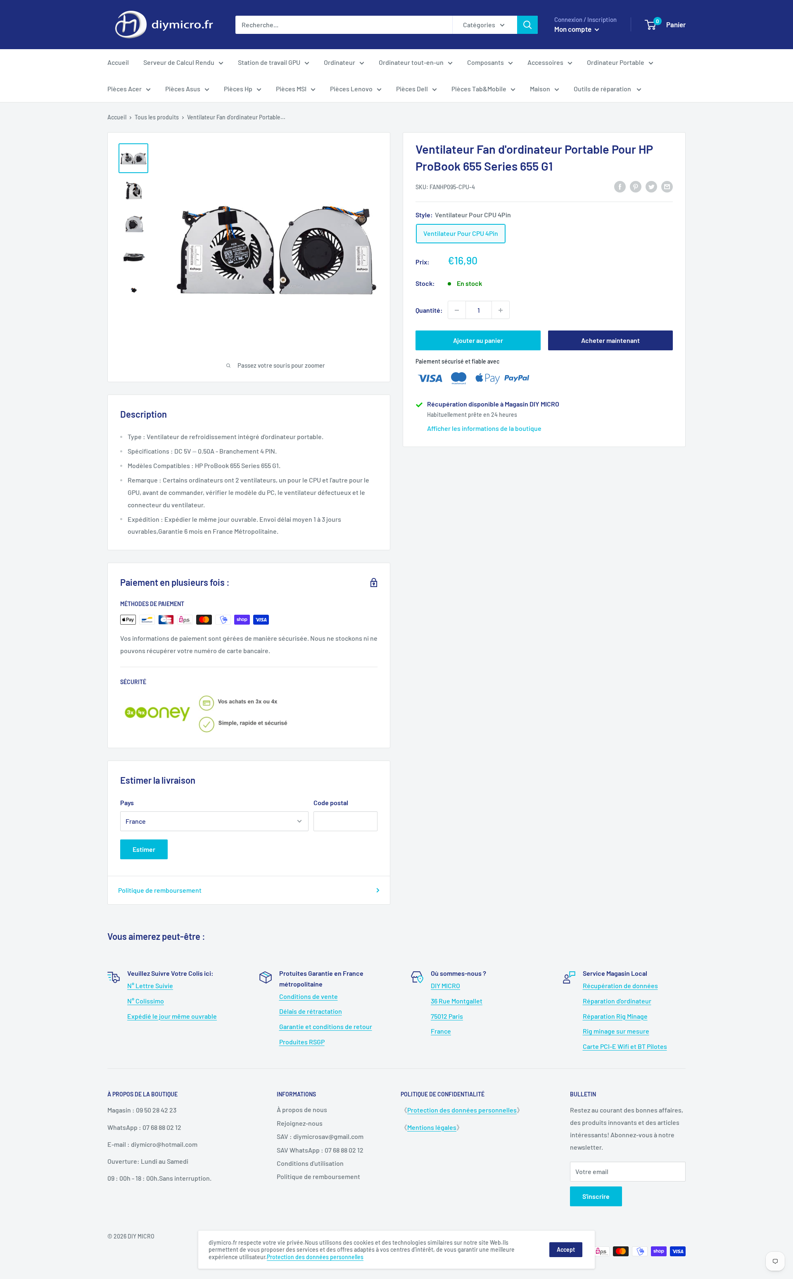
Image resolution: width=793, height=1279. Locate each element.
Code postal (330, 802)
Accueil (118, 62)
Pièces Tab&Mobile (478, 89)
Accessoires (545, 62)
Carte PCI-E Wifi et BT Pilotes (625, 1046)
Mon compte (573, 29)
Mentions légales (431, 1127)
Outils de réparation (603, 89)
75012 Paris (447, 1016)
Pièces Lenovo (351, 89)
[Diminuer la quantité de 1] (456, 310)
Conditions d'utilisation (310, 1163)
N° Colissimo (145, 1001)
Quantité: (429, 310)
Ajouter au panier (478, 341)
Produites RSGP (302, 1042)
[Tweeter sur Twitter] (651, 186)
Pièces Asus (182, 89)
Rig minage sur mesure (616, 1031)
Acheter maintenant (610, 341)
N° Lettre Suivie (150, 985)
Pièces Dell (412, 89)
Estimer (144, 849)
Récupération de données (620, 985)
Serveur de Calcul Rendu (178, 62)
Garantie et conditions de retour (325, 1026)
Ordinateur (339, 62)
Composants (485, 62)
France (441, 1031)
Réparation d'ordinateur (617, 1001)
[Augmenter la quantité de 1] (500, 310)
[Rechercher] (527, 25)
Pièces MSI (291, 89)
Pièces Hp (238, 89)
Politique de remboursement (160, 890)
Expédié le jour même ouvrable (172, 1016)
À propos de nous (302, 1109)
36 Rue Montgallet (456, 1001)
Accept (566, 1249)
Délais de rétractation (310, 1011)
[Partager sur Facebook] (620, 186)
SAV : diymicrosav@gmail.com (320, 1136)
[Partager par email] (667, 186)
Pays (127, 802)
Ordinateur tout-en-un (411, 62)
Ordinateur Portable (615, 62)
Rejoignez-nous (300, 1123)
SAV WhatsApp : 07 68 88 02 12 (320, 1150)
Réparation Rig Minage (615, 1016)
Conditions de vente (308, 996)
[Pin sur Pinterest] (635, 186)
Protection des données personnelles (462, 1110)
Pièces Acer (124, 89)
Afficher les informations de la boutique (484, 428)
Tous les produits (157, 117)
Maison (540, 89)
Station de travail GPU (269, 62)
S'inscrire (596, 1196)
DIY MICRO (445, 985)
